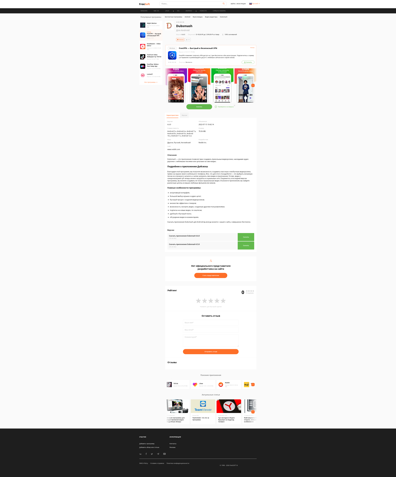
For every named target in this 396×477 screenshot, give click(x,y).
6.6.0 (180, 34)
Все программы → (150, 82)
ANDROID (189, 11)
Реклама (172, 447)
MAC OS (156, 11)
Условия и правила (157, 463)
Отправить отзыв (210, 352)
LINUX (167, 11)
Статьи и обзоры (219, 11)
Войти (233, 4)
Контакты (173, 444)
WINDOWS (144, 11)
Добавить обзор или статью (149, 447)
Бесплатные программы (173, 17)
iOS (189, 39)
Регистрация (241, 4)
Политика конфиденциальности (178, 463)
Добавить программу (146, 444)
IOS (178, 11)
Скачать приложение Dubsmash (184, 236)
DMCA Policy (143, 463)
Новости (203, 11)
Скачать (199, 107)
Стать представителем (211, 275)
